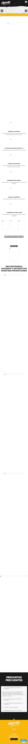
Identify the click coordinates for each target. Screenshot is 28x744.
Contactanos (14, 739)
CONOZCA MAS (14, 246)
